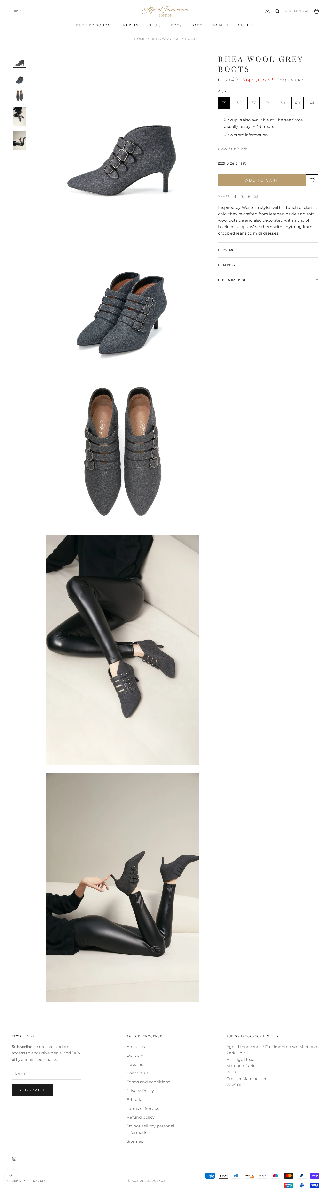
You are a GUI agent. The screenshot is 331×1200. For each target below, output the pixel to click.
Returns (135, 1064)
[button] (268, 163)
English (40, 1180)
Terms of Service (143, 1108)
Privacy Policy (140, 1091)
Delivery (135, 1055)
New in (131, 25)
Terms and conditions (148, 1082)
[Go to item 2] (19, 78)
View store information (246, 135)
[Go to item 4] (19, 116)
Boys (176, 25)
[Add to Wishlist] (312, 180)
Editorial (135, 1099)
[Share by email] (256, 196)
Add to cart (262, 180)
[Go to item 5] (19, 140)
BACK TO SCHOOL (94, 25)
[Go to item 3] (19, 95)
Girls (155, 25)
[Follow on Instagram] (14, 1158)
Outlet (246, 25)
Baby (197, 25)
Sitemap (135, 1141)
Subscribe (32, 1090)
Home (140, 39)
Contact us (138, 1073)
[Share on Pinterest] (249, 196)
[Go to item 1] (19, 61)
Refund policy (141, 1117)
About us (136, 1046)
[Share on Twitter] (242, 196)
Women (220, 25)
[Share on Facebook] (235, 196)
